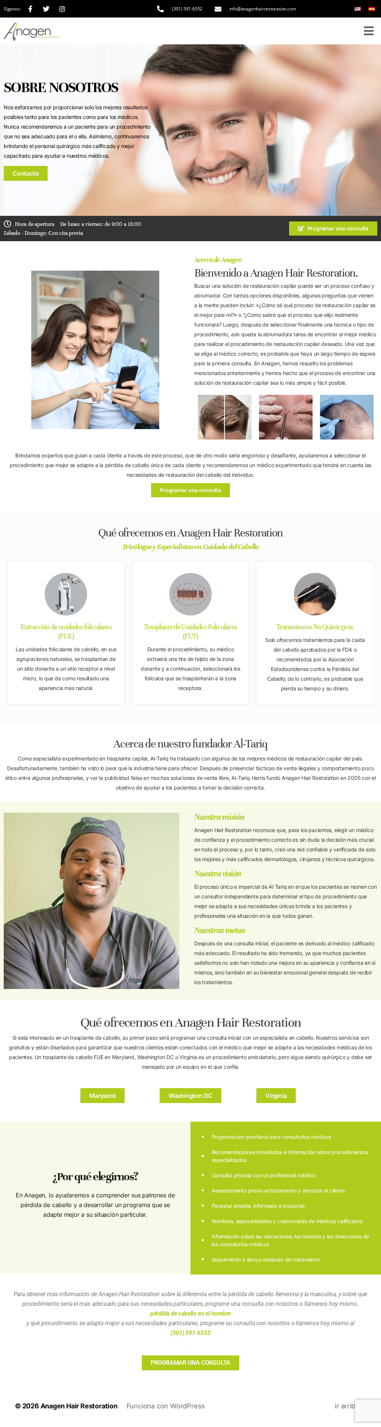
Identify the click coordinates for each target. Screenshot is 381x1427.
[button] (368, 31)
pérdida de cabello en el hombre (190, 1313)
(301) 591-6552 (190, 1332)
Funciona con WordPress (166, 1406)
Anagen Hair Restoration (79, 1406)
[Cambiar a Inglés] (357, 8)
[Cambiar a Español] (372, 8)
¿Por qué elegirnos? (95, 1177)
